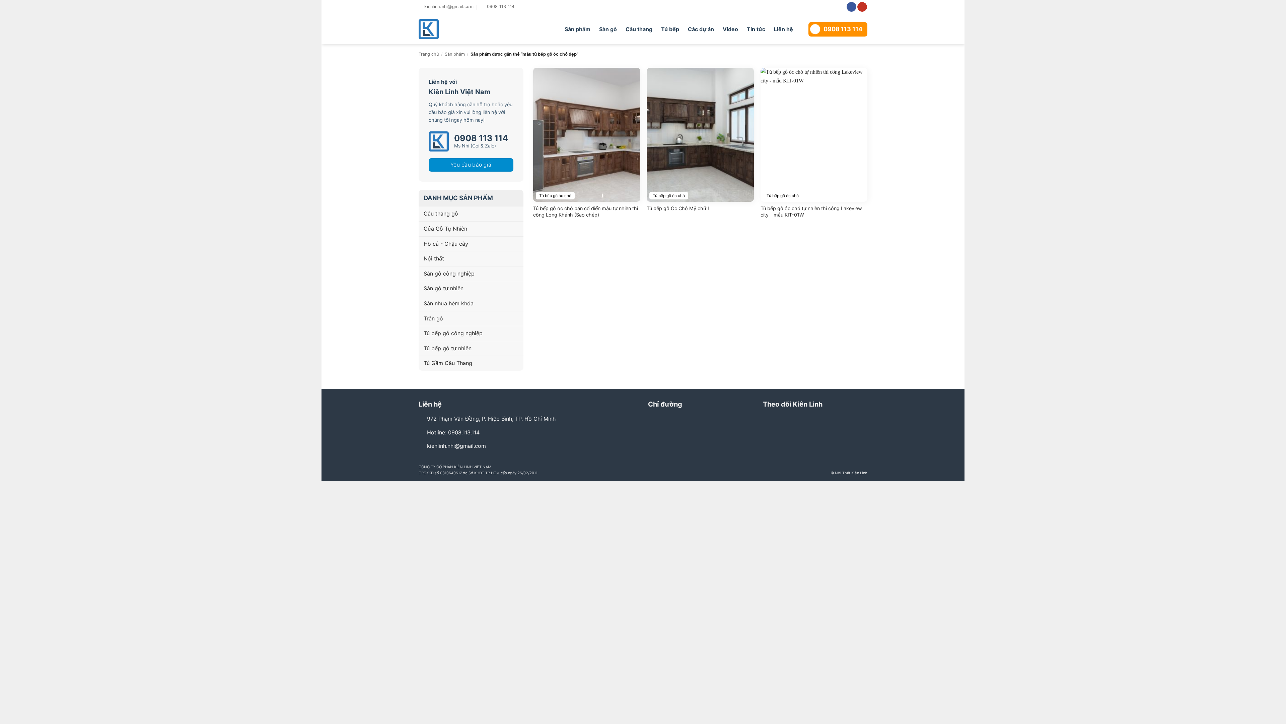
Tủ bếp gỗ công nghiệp (453, 333)
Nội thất (434, 258)
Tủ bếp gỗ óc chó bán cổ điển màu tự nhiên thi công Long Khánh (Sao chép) (585, 211)
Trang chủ (429, 54)
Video (730, 29)
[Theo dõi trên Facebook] (851, 7)
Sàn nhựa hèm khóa (449, 303)
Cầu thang (639, 29)
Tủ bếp (670, 29)
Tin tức (756, 29)
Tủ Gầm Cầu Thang (448, 363)
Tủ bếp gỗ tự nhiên (448, 348)
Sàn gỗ (608, 29)
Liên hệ (783, 29)
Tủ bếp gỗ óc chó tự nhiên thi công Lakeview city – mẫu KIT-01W (811, 211)
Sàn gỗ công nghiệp (449, 273)
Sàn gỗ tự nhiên (443, 288)
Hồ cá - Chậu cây (446, 243)
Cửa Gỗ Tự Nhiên (445, 228)
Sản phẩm (577, 29)
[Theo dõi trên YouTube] (862, 7)
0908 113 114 (843, 29)
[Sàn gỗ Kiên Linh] (456, 29)
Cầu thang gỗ (441, 213)
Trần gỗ (433, 318)
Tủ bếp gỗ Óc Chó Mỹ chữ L (678, 208)
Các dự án (701, 29)
